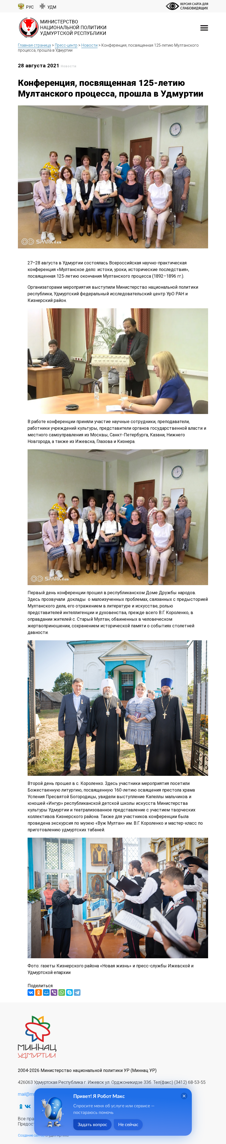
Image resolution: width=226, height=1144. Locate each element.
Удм (51, 7)
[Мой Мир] (46, 992)
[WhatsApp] (61, 992)
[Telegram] (77, 992)
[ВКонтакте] (31, 992)
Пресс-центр (66, 45)
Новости (89, 45)
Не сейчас (128, 1124)
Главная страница (34, 45)
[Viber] (54, 992)
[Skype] (69, 992)
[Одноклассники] (38, 992)
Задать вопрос (92, 1124)
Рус (30, 7)
